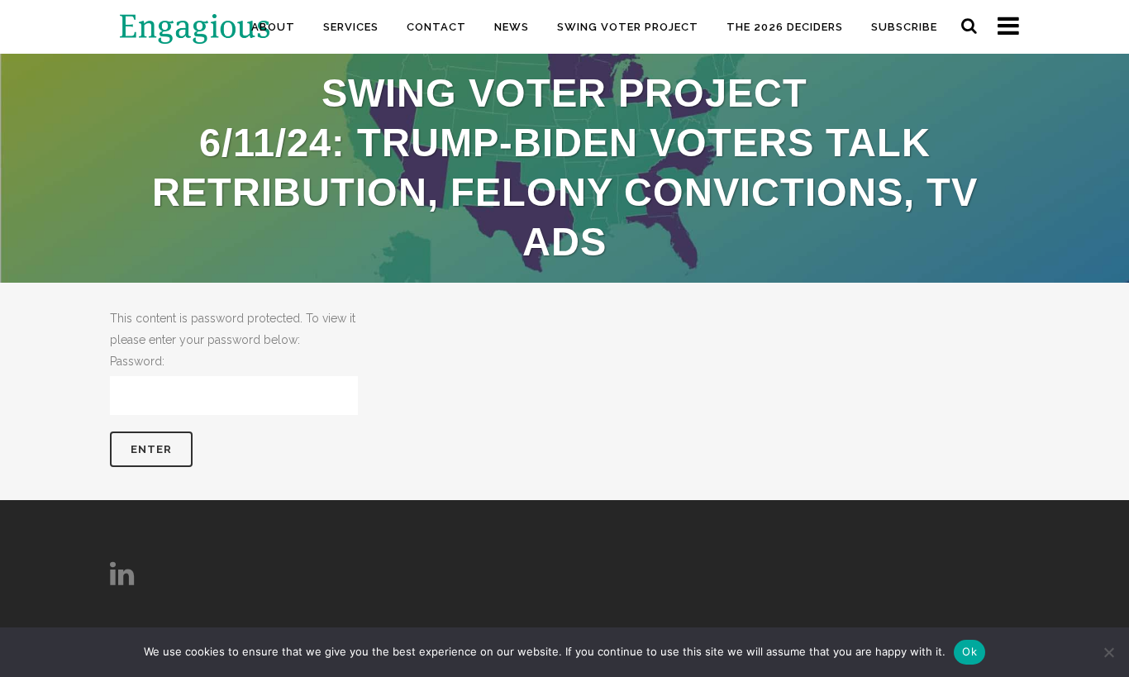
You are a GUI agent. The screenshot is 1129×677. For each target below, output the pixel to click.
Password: (137, 361)
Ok (969, 651)
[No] (1108, 652)
